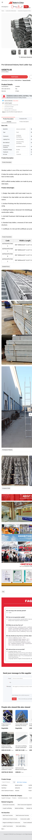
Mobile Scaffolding (19, 808)
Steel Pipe (3, 788)
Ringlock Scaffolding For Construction (11, 822)
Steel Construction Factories (22, 815)
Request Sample (26, 80)
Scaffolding (4, 785)
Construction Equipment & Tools (24, 10)
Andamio (17, 790)
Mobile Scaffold (18, 785)
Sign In (3, 112)
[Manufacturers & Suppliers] (16, 2)
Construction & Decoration (11, 10)
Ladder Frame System (8, 826)
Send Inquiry (14, 76)
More (2, 829)
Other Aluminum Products (7, 790)
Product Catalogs (22, 782)
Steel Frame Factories (8, 815)
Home (2, 10)
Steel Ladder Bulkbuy (21, 826)
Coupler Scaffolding (7, 808)
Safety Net (17, 788)
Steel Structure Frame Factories (10, 819)
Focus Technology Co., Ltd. (18, 834)
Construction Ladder (25, 819)
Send (14, 699)
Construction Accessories (8, 804)
